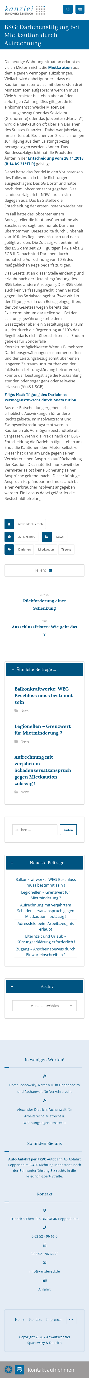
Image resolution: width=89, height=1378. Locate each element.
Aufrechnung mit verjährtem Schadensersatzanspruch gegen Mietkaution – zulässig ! (45, 910)
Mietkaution (60, 67)
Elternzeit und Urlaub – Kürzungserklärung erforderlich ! (46, 939)
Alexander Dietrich (30, 524)
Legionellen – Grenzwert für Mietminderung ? (45, 895)
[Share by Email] (50, 570)
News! (60, 537)
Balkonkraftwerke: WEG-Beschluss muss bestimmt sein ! (45, 882)
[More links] (71, 1320)
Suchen (68, 829)
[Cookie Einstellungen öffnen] (8, 1371)
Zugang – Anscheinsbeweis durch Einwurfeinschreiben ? (45, 951)
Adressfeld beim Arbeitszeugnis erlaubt (46, 926)
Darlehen (24, 549)
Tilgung (66, 549)
